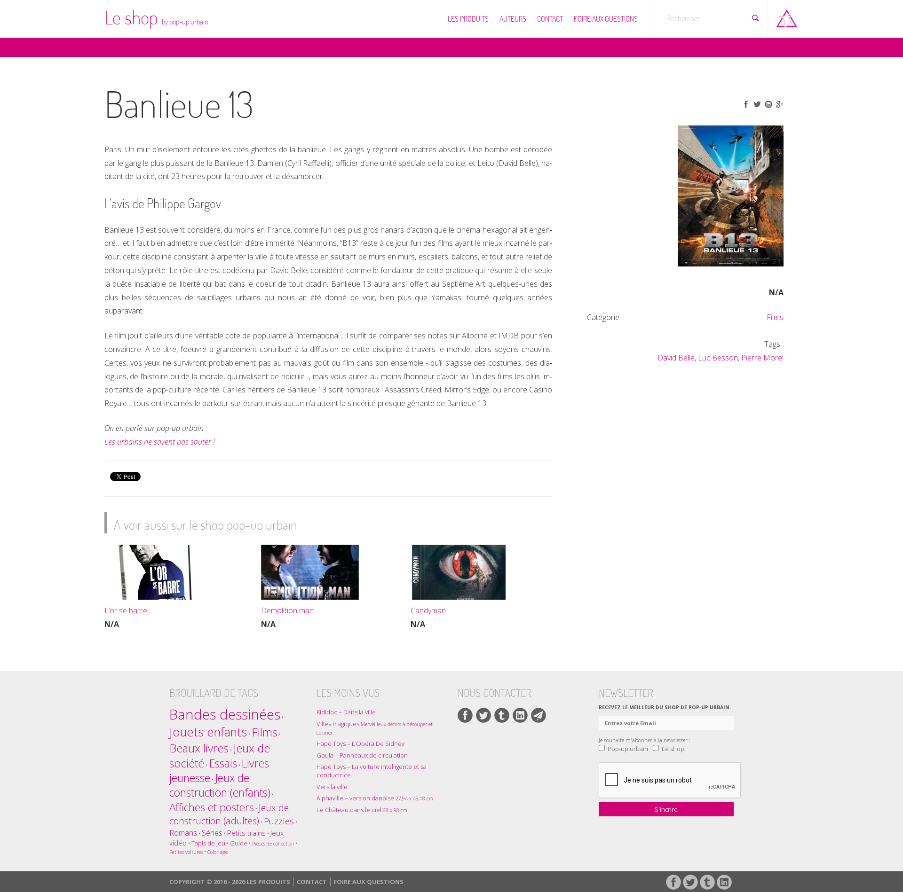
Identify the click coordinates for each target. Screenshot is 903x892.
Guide (238, 843)
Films (775, 317)
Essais (223, 763)
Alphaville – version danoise (375, 798)
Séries (212, 832)
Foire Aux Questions (606, 18)
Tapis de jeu (208, 843)
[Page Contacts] (538, 715)
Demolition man (287, 610)
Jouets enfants (208, 732)
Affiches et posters (211, 807)
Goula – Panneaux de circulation (362, 755)
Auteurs (512, 18)
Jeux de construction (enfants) (219, 785)
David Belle (676, 357)
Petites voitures (186, 852)
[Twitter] (483, 715)
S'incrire (666, 809)
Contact (550, 18)
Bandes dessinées (224, 714)
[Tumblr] (501, 715)
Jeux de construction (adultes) (229, 814)
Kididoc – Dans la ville (346, 712)
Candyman (428, 610)
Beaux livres (199, 748)
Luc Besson (718, 357)
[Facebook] (465, 715)
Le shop (156, 17)
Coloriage (217, 852)
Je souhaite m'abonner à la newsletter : (644, 739)
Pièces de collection (273, 843)
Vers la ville (332, 786)
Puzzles (279, 821)
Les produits (468, 18)
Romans (183, 832)
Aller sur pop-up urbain (787, 16)
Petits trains (246, 832)
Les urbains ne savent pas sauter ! (159, 442)
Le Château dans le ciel (362, 810)
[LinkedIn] (520, 715)
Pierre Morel (762, 357)
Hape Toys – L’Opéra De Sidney (360, 743)
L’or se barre (125, 610)
